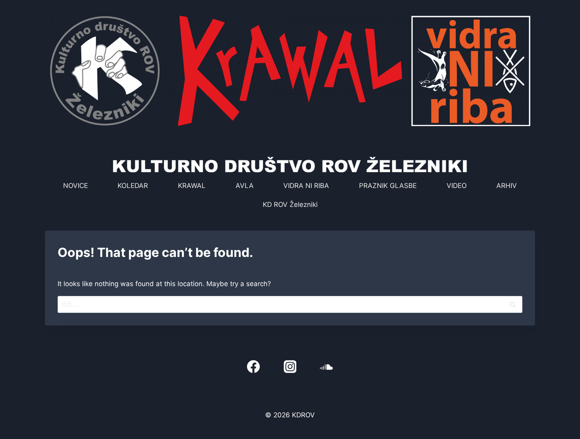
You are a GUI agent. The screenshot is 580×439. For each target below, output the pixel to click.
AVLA (245, 186)
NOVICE (75, 186)
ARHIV (506, 186)
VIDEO (457, 186)
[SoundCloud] (326, 366)
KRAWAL (192, 186)
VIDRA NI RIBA (306, 186)
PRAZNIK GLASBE (388, 186)
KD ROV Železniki (290, 204)
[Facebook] (253, 366)
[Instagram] (290, 366)
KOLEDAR (133, 186)
